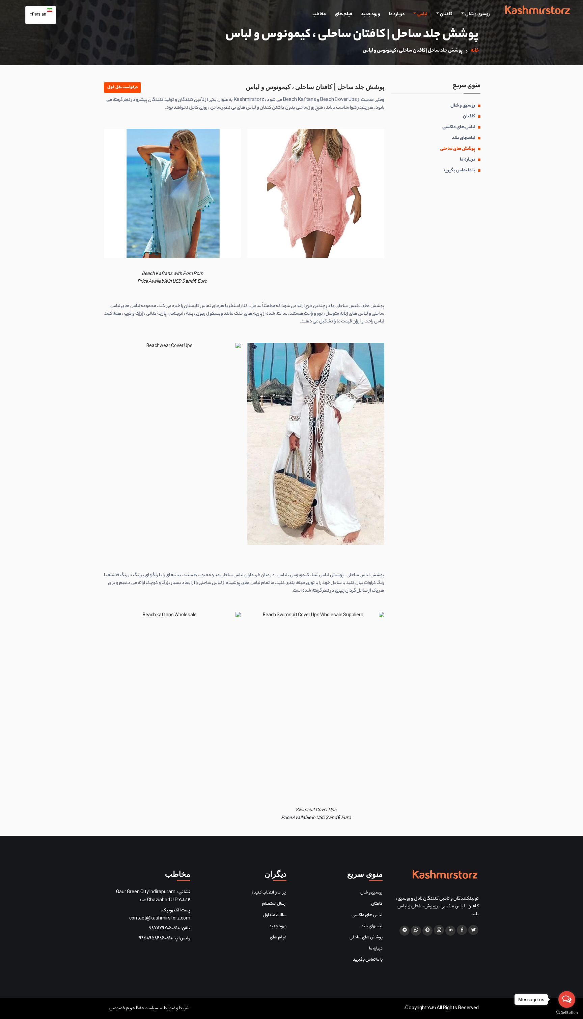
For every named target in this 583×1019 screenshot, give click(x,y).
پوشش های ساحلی (457, 149)
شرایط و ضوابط (176, 1008)
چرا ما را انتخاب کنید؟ (269, 892)
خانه (475, 51)
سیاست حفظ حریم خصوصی (133, 1008)
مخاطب (319, 14)
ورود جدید (370, 14)
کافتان (446, 14)
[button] (122, 87)
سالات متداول (274, 915)
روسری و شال (477, 14)
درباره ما (397, 14)
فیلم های (343, 14)
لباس (422, 14)
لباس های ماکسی (458, 127)
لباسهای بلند (463, 138)
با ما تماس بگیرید (459, 170)
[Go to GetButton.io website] (567, 1012)
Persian (39, 14)
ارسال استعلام (274, 903)
